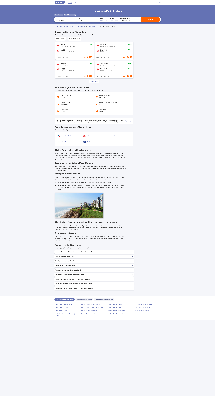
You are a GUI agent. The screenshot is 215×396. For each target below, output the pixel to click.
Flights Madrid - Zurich (88, 314)
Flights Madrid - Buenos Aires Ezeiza (92, 307)
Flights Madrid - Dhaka (61, 307)
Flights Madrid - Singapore (89, 310)
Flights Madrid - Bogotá (142, 310)
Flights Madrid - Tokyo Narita (63, 304)
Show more (94, 81)
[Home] (59, 2)
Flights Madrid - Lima (60, 310)
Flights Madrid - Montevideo (116, 310)
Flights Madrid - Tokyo (114, 307)
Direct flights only (74, 38)
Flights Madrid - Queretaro (143, 307)
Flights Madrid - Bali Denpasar (117, 314)
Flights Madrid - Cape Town (143, 304)
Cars (76, 2)
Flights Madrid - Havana (115, 304)
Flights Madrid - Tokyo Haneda (90, 304)
